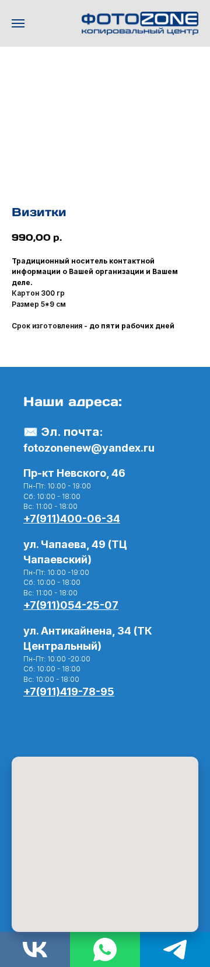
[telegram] (74, 728)
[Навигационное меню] (18, 23)
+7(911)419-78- (61, 691)
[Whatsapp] (105, 949)
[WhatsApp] (53, 728)
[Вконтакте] (32, 728)
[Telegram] (175, 949)
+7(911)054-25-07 (70, 605)
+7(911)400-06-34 (71, 518)
